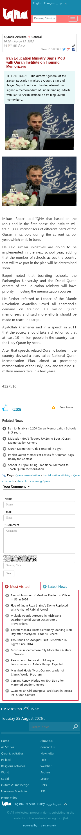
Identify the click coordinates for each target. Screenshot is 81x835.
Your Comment (14, 486)
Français (49, 3)
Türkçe (41, 804)
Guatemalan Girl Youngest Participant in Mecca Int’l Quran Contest (41, 693)
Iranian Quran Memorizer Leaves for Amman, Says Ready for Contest (41, 457)
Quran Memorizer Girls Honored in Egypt (36, 448)
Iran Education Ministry (56, 475)
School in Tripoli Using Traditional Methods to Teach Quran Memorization (38, 467)
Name (8, 499)
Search (44, 778)
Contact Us (47, 747)
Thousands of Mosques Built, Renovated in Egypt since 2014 (39, 642)
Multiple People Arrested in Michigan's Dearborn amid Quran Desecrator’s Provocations (36, 619)
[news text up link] (20, 45)
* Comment (11, 525)
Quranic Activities (15, 36)
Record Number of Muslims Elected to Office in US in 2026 (40, 597)
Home (5, 741)
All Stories (7, 747)
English (37, 3)
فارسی (59, 3)
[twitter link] (63, 49)
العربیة (50, 804)
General (37, 36)
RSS (42, 791)
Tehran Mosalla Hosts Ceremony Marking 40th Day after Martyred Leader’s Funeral (41, 632)
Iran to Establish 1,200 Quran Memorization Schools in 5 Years (42, 430)
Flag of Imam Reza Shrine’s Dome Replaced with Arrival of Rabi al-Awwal (39, 607)
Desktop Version (44, 18)
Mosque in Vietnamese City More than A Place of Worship (41, 652)
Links (43, 785)
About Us (46, 741)
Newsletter (47, 753)
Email (7, 512)
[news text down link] (25, 45)
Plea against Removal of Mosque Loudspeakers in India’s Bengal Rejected (37, 662)
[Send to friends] (10, 46)
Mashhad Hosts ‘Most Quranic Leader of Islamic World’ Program (37, 672)
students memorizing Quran (33, 481)
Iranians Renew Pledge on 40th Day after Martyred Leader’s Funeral (37, 682)
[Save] (15, 45)
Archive (45, 772)
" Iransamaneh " (48, 825)
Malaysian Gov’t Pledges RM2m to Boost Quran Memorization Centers (39, 440)
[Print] (5, 46)
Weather (46, 766)
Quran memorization (28, 475)
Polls (43, 759)
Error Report (66, 407)
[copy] (73, 45)
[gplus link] (68, 49)
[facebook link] (73, 49)
